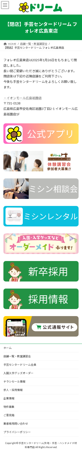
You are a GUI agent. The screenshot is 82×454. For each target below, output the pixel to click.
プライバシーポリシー (17, 432)
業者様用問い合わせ (15, 423)
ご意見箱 (8, 415)
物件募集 (8, 406)
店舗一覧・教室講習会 (17, 356)
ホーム (7, 348)
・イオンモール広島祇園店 (22, 98)
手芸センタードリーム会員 (19, 364)
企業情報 (8, 398)
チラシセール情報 (14, 381)
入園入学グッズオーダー (18, 373)
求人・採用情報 (13, 390)
